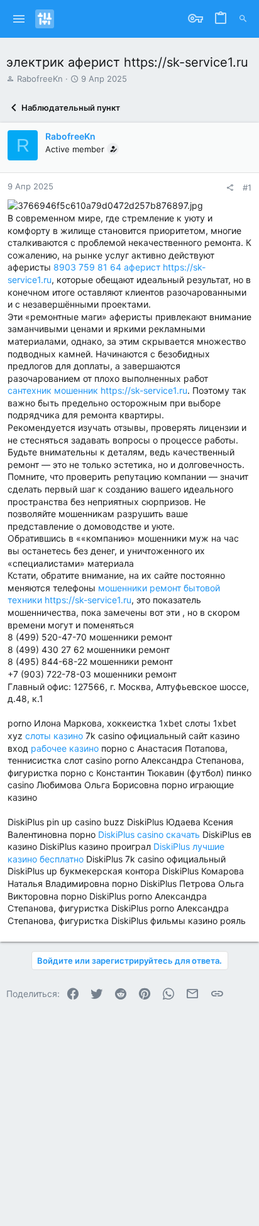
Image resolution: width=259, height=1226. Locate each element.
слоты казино (54, 735)
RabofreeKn (40, 79)
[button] (19, 19)
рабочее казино (65, 748)
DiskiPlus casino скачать (149, 834)
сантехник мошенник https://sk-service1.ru (97, 390)
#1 (247, 187)
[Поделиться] (229, 188)
